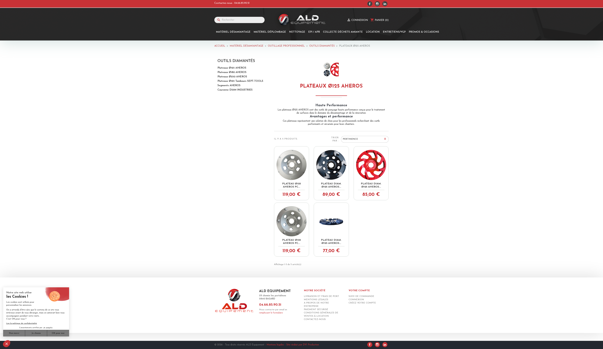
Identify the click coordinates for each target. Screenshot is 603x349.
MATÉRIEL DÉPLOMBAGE (270, 32)
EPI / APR (314, 32)
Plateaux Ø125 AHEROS (231, 68)
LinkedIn (384, 3)
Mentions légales (316, 299)
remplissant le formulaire (271, 313)
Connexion (356, 299)
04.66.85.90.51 (242, 3)
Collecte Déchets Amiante (343, 32)
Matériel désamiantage (233, 32)
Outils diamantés (236, 61)
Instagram (377, 3)
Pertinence (365, 139)
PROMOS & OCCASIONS (424, 32)
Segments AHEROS (228, 85)
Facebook (369, 3)
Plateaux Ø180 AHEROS (231, 72)
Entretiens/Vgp (394, 32)
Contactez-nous (315, 319)
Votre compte (359, 290)
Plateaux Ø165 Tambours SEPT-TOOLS (240, 81)
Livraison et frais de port (321, 296)
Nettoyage (297, 32)
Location (373, 32)
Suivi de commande (361, 296)
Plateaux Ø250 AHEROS (232, 76)
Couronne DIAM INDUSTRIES (235, 90)
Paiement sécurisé (316, 309)
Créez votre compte (362, 303)
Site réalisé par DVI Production (302, 345)
